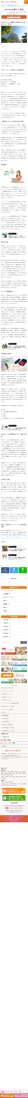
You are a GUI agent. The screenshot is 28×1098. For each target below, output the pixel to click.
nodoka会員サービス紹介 (8, 727)
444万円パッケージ (6, 694)
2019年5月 (5, 636)
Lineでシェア (22, 571)
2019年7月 (5, 629)
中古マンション (5, 46)
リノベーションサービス (8, 691)
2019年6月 (5, 633)
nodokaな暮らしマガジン (8, 730)
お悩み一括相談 (7, 740)
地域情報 (5, 604)
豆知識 (4, 610)
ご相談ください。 (15, 785)
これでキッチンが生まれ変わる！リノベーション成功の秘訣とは (2, 578)
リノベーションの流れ (7, 709)
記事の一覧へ (14, 578)
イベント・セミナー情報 (9, 743)
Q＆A (3, 712)
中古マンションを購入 (10, 51)
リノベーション (6, 590)
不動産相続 (5, 593)
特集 (4, 607)
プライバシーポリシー (19, 816)
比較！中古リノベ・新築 (8, 706)
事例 (4, 600)
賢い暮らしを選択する (7, 724)
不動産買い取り (6, 736)
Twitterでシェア (14, 571)
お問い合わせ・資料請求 (14, 818)
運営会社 (4, 746)
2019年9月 (5, 623)
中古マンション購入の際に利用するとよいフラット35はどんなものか (25, 578)
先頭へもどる (14, 685)
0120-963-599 (16, 808)
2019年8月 (5, 626)
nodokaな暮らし (6, 721)
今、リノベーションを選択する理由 (10, 703)
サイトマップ (6, 816)
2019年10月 (6, 619)
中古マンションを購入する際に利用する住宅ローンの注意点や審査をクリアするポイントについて (17, 348)
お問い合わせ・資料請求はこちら (14, 537)
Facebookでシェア (5, 571)
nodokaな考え (5, 718)
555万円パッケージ (6, 697)
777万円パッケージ (6, 700)
